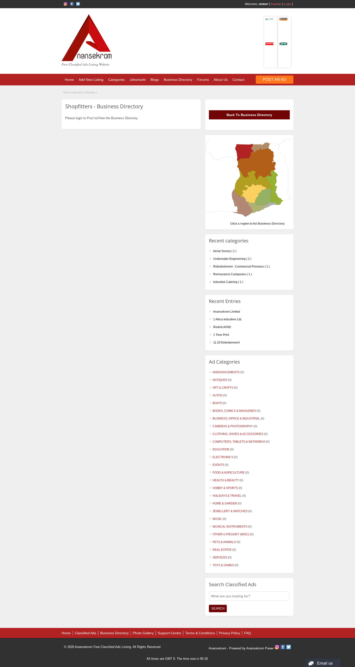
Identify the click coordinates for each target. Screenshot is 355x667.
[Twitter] (288, 648)
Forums (203, 80)
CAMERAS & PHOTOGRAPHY (233, 426)
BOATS (217, 403)
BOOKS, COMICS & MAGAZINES (234, 411)
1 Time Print (221, 335)
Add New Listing (91, 80)
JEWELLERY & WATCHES (230, 511)
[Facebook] (283, 648)
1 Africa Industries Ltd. (227, 319)
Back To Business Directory (249, 115)
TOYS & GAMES (223, 565)
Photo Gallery (143, 633)
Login (287, 4)
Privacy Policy (229, 633)
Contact (238, 80)
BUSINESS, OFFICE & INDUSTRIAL (236, 418)
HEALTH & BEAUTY (226, 480)
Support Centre (169, 633)
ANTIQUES (220, 380)
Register (276, 4)
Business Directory (178, 80)
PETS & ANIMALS (224, 542)
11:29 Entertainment (226, 342)
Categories (116, 80)
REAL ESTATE (222, 549)
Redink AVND (222, 327)
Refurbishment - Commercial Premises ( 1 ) (241, 266)
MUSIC (217, 519)
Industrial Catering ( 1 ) (228, 282)
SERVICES (220, 557)
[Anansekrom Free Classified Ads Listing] (87, 60)
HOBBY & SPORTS (225, 488)
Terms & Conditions (200, 633)
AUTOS (217, 395)
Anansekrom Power (260, 648)
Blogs (154, 80)
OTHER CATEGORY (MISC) (231, 534)
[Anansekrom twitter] (78, 4)
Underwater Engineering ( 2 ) (232, 259)
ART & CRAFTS (223, 387)
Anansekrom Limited (226, 311)
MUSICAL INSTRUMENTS (230, 526)
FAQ (247, 633)
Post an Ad (274, 79)
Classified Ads (85, 633)
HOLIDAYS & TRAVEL (227, 495)
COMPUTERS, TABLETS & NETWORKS (239, 441)
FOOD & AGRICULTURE (229, 472)
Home (69, 80)
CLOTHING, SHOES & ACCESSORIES (238, 434)
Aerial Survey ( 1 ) (224, 251)
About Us (221, 80)
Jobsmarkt (138, 80)
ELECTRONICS (223, 457)
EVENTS (218, 465)
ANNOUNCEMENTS (226, 372)
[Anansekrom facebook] (72, 4)
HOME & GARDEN (225, 503)
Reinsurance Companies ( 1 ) (232, 274)
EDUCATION (221, 449)
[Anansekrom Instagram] (65, 4)
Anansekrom (217, 648)
